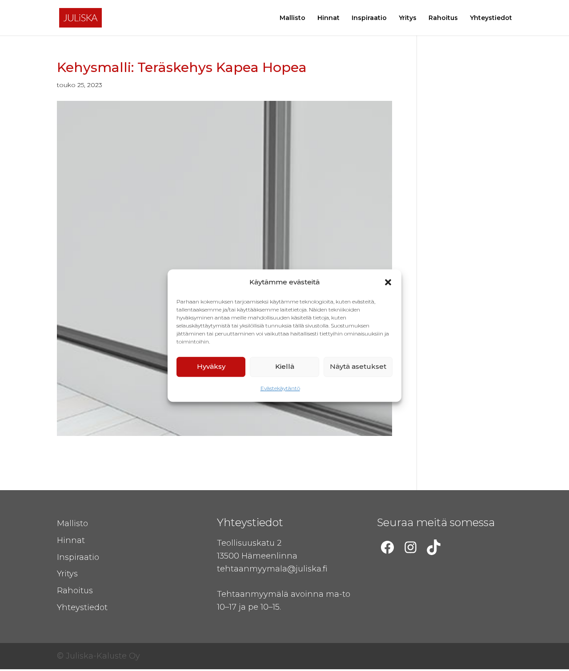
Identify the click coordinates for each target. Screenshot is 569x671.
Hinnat (328, 18)
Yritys (408, 18)
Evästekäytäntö (280, 388)
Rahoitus (443, 18)
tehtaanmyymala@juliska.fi (272, 569)
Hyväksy (211, 367)
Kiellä (284, 367)
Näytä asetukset (358, 367)
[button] (388, 282)
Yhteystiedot (491, 18)
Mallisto (292, 18)
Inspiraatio (369, 18)
